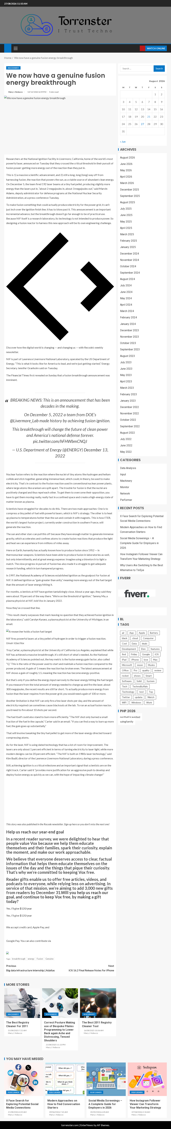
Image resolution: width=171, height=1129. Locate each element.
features (155, 648)
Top (151, 691)
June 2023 (126, 368)
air (123, 632)
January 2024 (128, 324)
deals (144, 643)
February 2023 (128, 394)
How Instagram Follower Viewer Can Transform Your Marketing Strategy (145, 1104)
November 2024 (129, 260)
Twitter (126, 697)
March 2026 (127, 183)
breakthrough (18, 958)
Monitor (124, 487)
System (150, 681)
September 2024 (130, 272)
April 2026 (126, 176)
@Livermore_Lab (24, 420)
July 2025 (126, 208)
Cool (124, 643)
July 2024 (126, 285)
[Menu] (15, 48)
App (131, 632)
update (138, 697)
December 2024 (129, 253)
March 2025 (127, 234)
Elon (143, 648)
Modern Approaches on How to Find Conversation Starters (63, 1104)
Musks (151, 665)
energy (31, 958)
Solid (139, 681)
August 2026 (127, 157)
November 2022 (129, 413)
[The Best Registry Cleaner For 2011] (22, 1003)
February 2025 (128, 240)
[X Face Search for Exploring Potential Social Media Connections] (23, 1079)
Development (129, 648)
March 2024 (127, 311)
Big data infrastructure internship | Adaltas (30, 968)
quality (145, 670)
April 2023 (126, 381)
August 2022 (127, 432)
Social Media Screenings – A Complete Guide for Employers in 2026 (139, 543)
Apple (142, 632)
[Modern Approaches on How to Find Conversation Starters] (65, 1079)
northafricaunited (130, 716)
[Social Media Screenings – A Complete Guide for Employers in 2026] (106, 1079)
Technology (128, 691)
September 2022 (130, 426)
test (141, 691)
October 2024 (128, 266)
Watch (150, 697)
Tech (124, 686)
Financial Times (20, 375)
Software (127, 681)
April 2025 (126, 228)
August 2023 (127, 356)
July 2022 (126, 439)
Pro (135, 670)
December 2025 (129, 189)
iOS (157, 654)
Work (149, 702)
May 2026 (126, 170)
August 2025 (127, 202)
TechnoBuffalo (140, 686)
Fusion (40, 958)
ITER (107, 517)
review (157, 670)
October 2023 (128, 343)
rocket (125, 675)
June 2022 (126, 445)
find (124, 654)
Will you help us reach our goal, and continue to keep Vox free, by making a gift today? (57, 897)
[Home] (7, 48)
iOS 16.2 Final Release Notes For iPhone (91, 968)
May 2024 (126, 298)
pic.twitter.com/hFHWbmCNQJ (60, 441)
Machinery (13, 68)
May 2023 (126, 375)
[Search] (137, 48)
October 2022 (128, 419)
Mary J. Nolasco (15, 92)
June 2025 (126, 215)
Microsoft (127, 665)
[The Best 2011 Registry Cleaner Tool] (98, 1003)
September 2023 (130, 349)
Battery (154, 632)
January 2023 (128, 400)
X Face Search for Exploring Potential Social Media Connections (22, 1104)
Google (146, 654)
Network (125, 493)
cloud (135, 638)
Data (134, 643)
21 (148, 116)
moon (140, 665)
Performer (126, 499)
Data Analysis (128, 468)
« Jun (123, 141)
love (146, 659)
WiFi (124, 702)
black (124, 638)
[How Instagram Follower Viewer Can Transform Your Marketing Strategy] (147, 1079)
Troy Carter (13, 650)
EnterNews (86, 1125)
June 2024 (126, 292)
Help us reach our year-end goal (35, 831)
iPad (124, 659)
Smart (149, 675)
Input (123, 474)
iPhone (135, 659)
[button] (15, 48)
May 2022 (126, 451)
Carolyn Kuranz (38, 619)
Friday (134, 654)
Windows (136, 702)
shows (137, 675)
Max (155, 659)
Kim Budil (11, 758)
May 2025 (126, 221)
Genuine (49, 958)
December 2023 (129, 330)
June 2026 (126, 164)
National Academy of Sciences (37, 575)
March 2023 (127, 387)
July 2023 (126, 362)
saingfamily (126, 721)
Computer (148, 638)
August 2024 (127, 279)
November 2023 (129, 336)
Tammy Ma (98, 596)
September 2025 (130, 196)
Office (125, 670)
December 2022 (129, 407)
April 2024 (126, 304)
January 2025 (128, 247)
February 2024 (128, 317)
